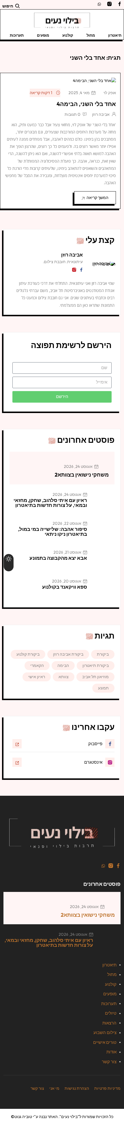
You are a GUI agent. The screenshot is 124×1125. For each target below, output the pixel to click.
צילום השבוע (105, 1032)
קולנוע (67, 35)
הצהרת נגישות (77, 1088)
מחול (91, 35)
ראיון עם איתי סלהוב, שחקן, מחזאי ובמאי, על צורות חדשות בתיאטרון (50, 502)
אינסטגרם (93, 762)
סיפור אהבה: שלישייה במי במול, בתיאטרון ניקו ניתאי (52, 531)
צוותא (64, 676)
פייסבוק (95, 743)
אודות (111, 1052)
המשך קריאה (97, 197)
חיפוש (7, 6)
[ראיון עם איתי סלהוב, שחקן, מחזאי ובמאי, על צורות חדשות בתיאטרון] (102, 503)
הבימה (63, 665)
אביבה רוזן (101, 114)
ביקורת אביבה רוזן (68, 654)
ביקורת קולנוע (28, 654)
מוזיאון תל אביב (95, 676)
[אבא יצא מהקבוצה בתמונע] (102, 560)
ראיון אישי (36, 676)
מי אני (54, 1088)
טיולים (111, 1013)
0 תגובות (72, 114)
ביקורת (103, 654)
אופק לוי (110, 92)
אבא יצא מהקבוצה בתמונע (58, 558)
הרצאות (109, 1023)
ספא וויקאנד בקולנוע (64, 587)
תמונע (103, 688)
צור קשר (109, 1061)
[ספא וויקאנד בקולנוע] (102, 589)
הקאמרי (37, 665)
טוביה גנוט (23, 1116)
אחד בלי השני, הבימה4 (86, 103)
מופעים (43, 35)
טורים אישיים (105, 1042)
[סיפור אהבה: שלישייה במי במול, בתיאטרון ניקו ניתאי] (102, 532)
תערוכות (17, 35)
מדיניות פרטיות (107, 1088)
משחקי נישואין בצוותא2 (82, 474)
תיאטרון (114, 35)
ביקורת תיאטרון (95, 665)
